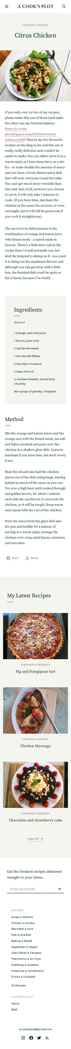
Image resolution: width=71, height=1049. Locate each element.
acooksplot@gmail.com (35, 1029)
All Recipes (18, 985)
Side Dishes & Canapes (26, 952)
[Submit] (59, 889)
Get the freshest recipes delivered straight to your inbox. (34, 874)
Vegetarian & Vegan (24, 947)
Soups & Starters (22, 917)
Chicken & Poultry (23, 923)
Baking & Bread (21, 941)
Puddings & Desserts (25, 965)
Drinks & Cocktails (23, 976)
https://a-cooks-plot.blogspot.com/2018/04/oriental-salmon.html (31, 134)
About (15, 1003)
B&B (14, 1009)
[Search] (64, 6)
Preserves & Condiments (27, 971)
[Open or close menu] (6, 6)
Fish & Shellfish (21, 935)
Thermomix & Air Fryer (26, 958)
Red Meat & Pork (22, 929)
